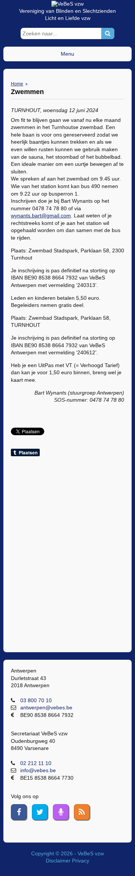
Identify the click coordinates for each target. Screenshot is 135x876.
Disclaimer (58, 861)
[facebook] (19, 812)
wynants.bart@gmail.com (41, 216)
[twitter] (40, 812)
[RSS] (82, 812)
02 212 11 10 (35, 763)
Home (17, 84)
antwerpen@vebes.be (46, 707)
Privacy (80, 861)
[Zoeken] (107, 33)
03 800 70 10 (36, 700)
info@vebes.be (38, 770)
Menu (67, 54)
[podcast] (61, 812)
